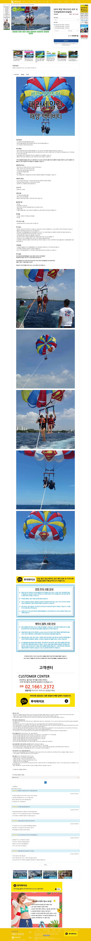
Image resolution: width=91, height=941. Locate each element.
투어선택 (55, 22)
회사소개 (38, 929)
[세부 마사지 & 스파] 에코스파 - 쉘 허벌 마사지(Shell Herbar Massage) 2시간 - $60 (65, 873)
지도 (28, 74)
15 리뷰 (76, 14)
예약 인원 (56, 17)
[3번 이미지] (30, 28)
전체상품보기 (7, 6)
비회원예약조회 (7, 15)
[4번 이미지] (32, 28)
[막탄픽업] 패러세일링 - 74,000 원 (62, 26)
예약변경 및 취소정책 (67, 929)
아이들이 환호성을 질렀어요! (24, 806)
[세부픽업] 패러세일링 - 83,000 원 (62, 28)
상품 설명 (16, 74)
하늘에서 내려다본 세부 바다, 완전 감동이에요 (27, 790)
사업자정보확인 (46, 935)
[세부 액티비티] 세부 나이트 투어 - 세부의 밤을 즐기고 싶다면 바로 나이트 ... (61, 60)
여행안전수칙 (77, 929)
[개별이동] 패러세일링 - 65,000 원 (62, 24)
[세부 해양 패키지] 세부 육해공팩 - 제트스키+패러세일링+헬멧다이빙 (50, 59)
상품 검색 (84, 36)
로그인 (72, 1)
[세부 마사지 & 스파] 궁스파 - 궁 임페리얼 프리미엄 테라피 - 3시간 (17, 59)
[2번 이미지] (29, 28)
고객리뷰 (7, 12)
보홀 (47, 1)
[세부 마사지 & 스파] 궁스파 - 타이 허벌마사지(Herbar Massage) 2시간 (73, 59)
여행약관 (54, 929)
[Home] (16, 1)
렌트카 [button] (24, 1)
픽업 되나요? (15, 777)
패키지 (29, 1)
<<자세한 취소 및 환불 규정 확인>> (19, 769)
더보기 (45, 864)
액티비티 (34, 1)
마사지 (39, 1)
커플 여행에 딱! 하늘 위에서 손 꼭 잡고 (26, 851)
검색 (78, 1)
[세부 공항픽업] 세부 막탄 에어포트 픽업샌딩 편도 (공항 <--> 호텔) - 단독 (50, 872)
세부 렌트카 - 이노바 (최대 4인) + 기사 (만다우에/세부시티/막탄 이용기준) (35, 872)
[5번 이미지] (33, 28)
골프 (43, 1)
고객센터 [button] (66, 1)
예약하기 (66, 41)
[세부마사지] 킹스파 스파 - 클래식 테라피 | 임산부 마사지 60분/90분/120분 (28, 59)
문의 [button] (51, 1)
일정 (23, 74)
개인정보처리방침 (46, 929)
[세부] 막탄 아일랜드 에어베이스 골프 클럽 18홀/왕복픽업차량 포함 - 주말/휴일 (40, 60)
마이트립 (7, 8)
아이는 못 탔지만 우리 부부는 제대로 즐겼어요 (27, 834)
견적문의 (7, 9)
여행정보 (7, 10)
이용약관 (59, 929)
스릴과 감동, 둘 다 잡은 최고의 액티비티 (26, 820)
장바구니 (59, 1)
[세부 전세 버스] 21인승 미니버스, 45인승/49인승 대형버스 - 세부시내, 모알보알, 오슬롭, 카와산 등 (20, 873)
